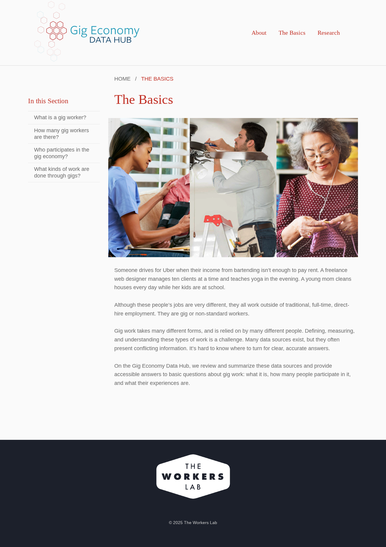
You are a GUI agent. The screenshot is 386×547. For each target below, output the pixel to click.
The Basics (292, 32)
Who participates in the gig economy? (61, 153)
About (259, 32)
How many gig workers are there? (61, 133)
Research (329, 32)
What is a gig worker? (60, 117)
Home (122, 79)
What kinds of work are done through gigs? (61, 172)
